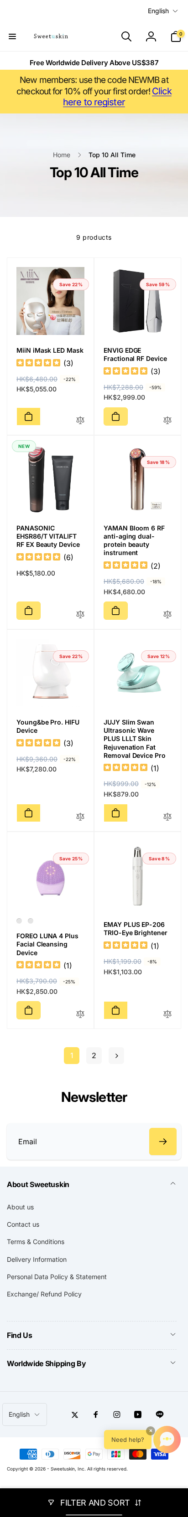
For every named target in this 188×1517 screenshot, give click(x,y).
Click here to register (117, 97)
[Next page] (116, 1055)
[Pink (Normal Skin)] (30, 921)
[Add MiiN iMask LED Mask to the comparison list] (80, 421)
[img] (38, 364)
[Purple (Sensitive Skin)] (19, 921)
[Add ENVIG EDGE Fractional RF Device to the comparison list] (167, 421)
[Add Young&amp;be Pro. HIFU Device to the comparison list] (80, 817)
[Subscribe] (163, 1141)
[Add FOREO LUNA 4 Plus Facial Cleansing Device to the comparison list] (80, 1014)
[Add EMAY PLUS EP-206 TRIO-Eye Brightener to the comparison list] (167, 1014)
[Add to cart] (28, 416)
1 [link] (71, 1055)
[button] (12, 36)
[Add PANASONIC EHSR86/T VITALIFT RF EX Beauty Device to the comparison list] (80, 615)
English (158, 11)
